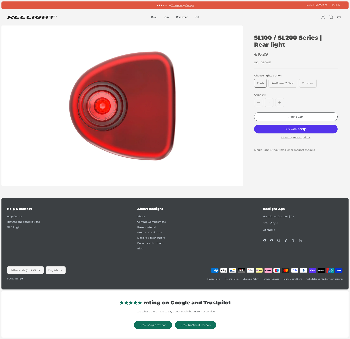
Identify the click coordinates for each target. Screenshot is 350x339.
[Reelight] (32, 17)
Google (189, 5)
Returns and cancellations (23, 221)
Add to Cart (296, 116)
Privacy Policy (214, 279)
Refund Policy (232, 279)
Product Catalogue (149, 232)
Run (166, 16)
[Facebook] (264, 240)
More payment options (295, 137)
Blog (140, 248)
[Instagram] (278, 240)
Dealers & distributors (151, 237)
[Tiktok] (285, 240)
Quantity (260, 94)
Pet (197, 16)
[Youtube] (271, 240)
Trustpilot (177, 5)
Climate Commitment (151, 221)
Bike (154, 16)
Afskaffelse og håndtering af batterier (324, 279)
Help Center (14, 216)
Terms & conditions (292, 279)
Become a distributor (151, 243)
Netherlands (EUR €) (316, 5)
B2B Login (13, 227)
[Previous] (124, 5)
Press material (146, 227)
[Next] (225, 5)
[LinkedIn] (300, 240)
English (336, 5)
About (141, 216)
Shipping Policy (250, 279)
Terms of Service (271, 279)
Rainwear (182, 16)
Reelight (18, 278)
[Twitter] (293, 240)
